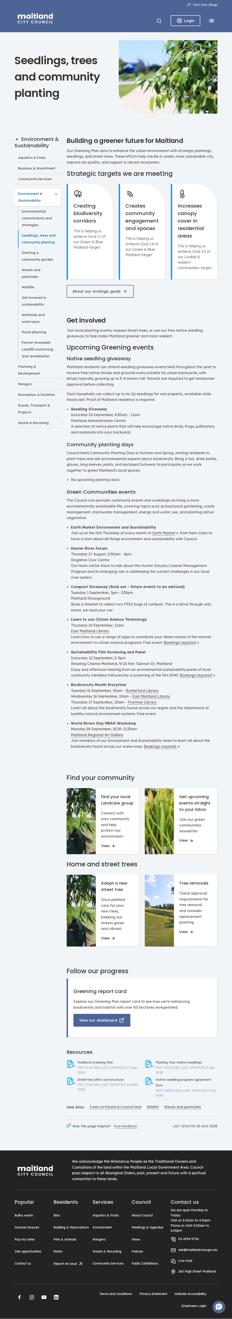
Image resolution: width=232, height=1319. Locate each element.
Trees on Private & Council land (115, 1107)
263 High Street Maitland (197, 1271)
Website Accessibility (190, 1294)
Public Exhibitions (145, 1263)
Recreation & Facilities (36, 395)
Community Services (35, 179)
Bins (56, 1215)
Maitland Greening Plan (95, 1062)
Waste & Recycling (33, 423)
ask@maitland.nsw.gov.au (198, 1250)
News (136, 1239)
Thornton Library (142, 702)
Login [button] (189, 20)
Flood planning (34, 332)
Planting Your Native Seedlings (179, 1062)
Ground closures (26, 1227)
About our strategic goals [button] (96, 291)
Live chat (185, 1261)
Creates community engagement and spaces (142, 217)
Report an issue (65, 1264)
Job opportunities (27, 1251)
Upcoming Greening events (110, 347)
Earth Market (163, 533)
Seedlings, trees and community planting (39, 238)
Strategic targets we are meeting (120, 173)
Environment (102, 1227)
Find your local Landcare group (117, 800)
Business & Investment (36, 168)
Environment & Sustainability (36, 142)
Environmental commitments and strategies (37, 218)
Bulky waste (23, 1215)
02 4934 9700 (188, 1239)
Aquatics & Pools (32, 158)
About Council (142, 1215)
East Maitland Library (90, 631)
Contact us (22, 1263)
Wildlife (28, 287)
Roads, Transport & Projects (34, 408)
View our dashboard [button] (98, 1020)
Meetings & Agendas (147, 1227)
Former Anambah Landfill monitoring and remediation (37, 349)
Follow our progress (97, 971)
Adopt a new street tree (114, 886)
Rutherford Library (142, 690)
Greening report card (100, 991)
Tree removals (193, 883)
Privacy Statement (153, 1294)
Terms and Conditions (115, 1294)
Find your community (101, 777)
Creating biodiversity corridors (87, 213)
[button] (19, 1297)
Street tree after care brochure (100, 1080)
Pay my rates (24, 1239)
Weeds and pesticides (31, 273)
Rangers (25, 384)
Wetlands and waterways (33, 318)
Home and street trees (102, 864)
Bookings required (180, 642)
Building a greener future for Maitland (125, 140)
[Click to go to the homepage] (35, 17)
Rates (57, 1251)
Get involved (86, 320)
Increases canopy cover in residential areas (191, 220)
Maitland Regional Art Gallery (97, 735)
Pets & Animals (64, 1239)
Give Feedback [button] (125, 1126)
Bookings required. (160, 746)
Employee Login (193, 1306)
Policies (137, 1251)
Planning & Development (29, 370)
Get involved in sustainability (34, 301)
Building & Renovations (71, 1227)
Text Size (200, 5)
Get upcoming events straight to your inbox (194, 803)
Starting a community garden (37, 256)
